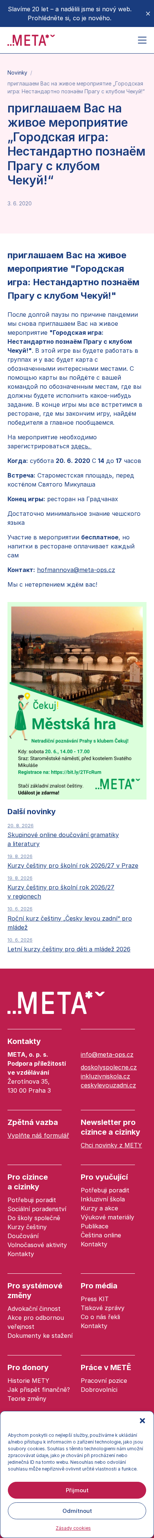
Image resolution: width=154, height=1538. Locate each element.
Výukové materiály (107, 1217)
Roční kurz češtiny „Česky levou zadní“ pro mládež (69, 918)
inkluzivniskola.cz (105, 1076)
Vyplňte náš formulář (38, 1135)
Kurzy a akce (99, 1208)
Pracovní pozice (104, 1380)
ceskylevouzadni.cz (108, 1085)
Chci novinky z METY (111, 1145)
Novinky (17, 72)
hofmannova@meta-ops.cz (76, 570)
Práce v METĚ (106, 1367)
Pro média (99, 1285)
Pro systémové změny (34, 1290)
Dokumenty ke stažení (40, 1335)
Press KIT (95, 1299)
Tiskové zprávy (102, 1308)
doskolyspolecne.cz (109, 1067)
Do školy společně (33, 1218)
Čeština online (101, 1235)
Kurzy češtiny (27, 1227)
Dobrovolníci (99, 1389)
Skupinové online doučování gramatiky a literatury (63, 835)
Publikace (94, 1226)
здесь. (81, 446)
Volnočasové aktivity (37, 1245)
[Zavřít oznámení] (148, 13)
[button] (142, 1420)
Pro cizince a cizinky (27, 1182)
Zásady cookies (73, 1528)
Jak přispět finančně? (38, 1389)
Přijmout (77, 1490)
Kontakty (24, 1041)
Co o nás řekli (100, 1317)
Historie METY (28, 1380)
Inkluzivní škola (103, 1199)
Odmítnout (77, 1510)
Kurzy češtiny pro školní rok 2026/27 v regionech (60, 887)
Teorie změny (26, 1398)
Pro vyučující (104, 1177)
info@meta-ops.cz (107, 1054)
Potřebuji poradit (31, 1200)
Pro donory (28, 1367)
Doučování (22, 1236)
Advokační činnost (34, 1308)
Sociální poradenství (36, 1209)
